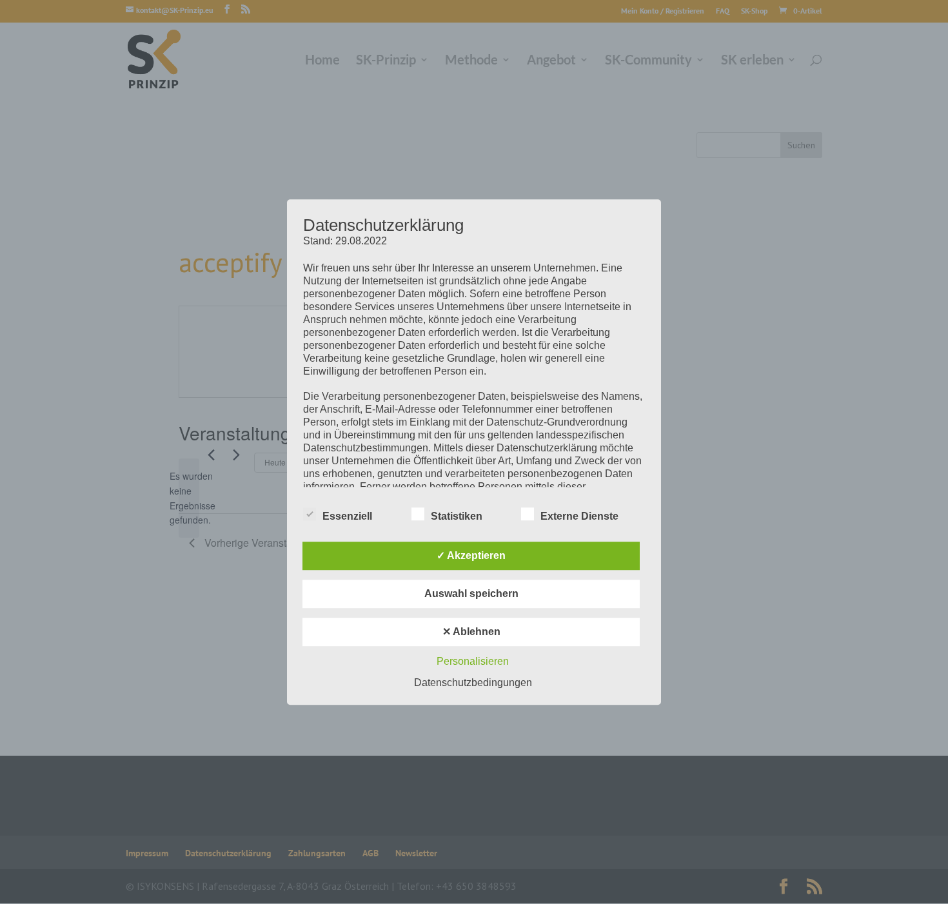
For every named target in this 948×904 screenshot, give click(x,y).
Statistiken (456, 516)
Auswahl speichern (471, 593)
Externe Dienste (579, 516)
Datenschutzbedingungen (473, 682)
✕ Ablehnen (471, 631)
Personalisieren (473, 661)
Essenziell (347, 516)
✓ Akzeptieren (471, 555)
